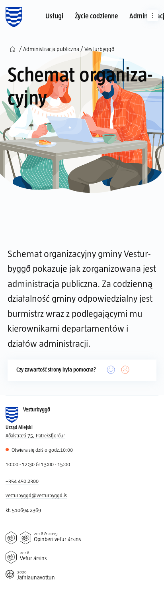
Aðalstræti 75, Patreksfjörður (35, 435)
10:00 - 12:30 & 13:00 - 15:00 (38, 464)
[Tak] (111, 370)
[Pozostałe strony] (152, 15)
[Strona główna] (14, 17)
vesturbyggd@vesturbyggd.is (36, 495)
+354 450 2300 (22, 481)
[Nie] (125, 370)
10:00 (42, 450)
